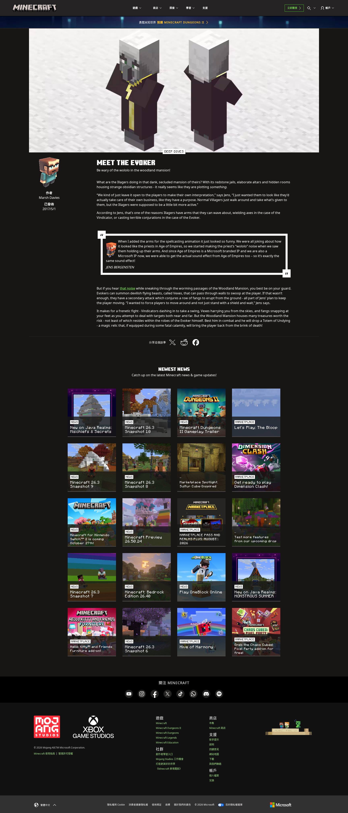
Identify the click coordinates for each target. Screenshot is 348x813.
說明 (211, 744)
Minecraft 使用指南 (44, 753)
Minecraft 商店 (217, 728)
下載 (211, 759)
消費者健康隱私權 (138, 804)
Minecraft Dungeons (167, 733)
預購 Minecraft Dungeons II (180, 22)
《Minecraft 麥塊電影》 (169, 768)
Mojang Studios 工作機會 (169, 759)
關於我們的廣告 (182, 804)
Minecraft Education (167, 742)
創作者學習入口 (164, 754)
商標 (167, 804)
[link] (129, 694)
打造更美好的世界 (165, 764)
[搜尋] (312, 8)
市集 (211, 723)
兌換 (211, 780)
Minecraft (161, 723)
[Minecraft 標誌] (34, 8)
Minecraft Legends (166, 737)
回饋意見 (214, 749)
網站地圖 (214, 754)
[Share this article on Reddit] (184, 342)
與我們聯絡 (215, 764)
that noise (127, 288)
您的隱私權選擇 (233, 804)
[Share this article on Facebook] (196, 342)
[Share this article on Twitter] (172, 342)
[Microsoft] (280, 804)
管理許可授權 (65, 753)
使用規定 (157, 804)
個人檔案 (214, 775)
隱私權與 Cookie (116, 804)
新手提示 (214, 739)
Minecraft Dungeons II (168, 728)
